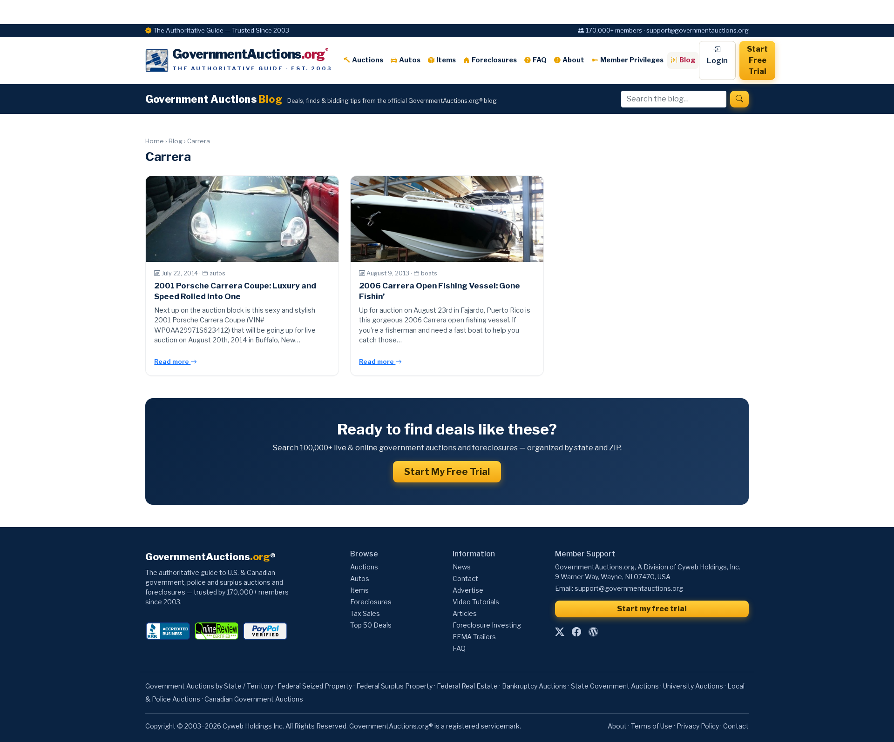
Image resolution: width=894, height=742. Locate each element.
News (462, 567)
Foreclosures (494, 60)
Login (717, 60)
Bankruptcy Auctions (534, 686)
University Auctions (693, 686)
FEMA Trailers (474, 637)
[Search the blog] (739, 99)
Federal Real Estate (467, 686)
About (573, 60)
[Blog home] (593, 632)
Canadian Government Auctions (253, 699)
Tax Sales (365, 613)
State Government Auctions (615, 686)
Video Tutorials (476, 602)
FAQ (540, 60)
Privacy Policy (698, 726)
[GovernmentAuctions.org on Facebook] (576, 632)
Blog (687, 60)
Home (154, 141)
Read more (172, 361)
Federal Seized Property (315, 686)
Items (446, 60)
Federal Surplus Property (394, 686)
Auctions (367, 60)
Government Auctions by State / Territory (209, 686)
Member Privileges (632, 60)
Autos (409, 60)
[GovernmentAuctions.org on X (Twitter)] (559, 632)
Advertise (468, 590)
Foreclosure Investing (487, 625)
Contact (465, 578)
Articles (465, 613)
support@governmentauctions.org (629, 588)
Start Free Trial (757, 60)
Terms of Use (651, 726)
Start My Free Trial (447, 471)
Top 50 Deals (371, 625)
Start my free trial (652, 608)
